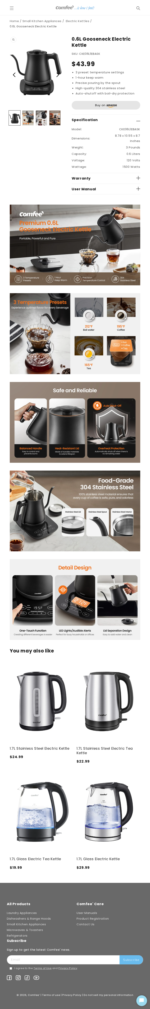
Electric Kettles (77, 21)
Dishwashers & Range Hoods (29, 918)
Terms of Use (43, 968)
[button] (14, 8)
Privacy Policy (67, 968)
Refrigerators (17, 936)
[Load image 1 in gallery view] (14, 118)
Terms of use (51, 995)
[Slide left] (14, 75)
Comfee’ (34, 995)
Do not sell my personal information (108, 995)
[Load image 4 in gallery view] (55, 118)
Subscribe (131, 959)
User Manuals (87, 913)
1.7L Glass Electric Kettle (98, 859)
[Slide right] (57, 75)
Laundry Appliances (22, 913)
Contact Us (86, 924)
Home (14, 21)
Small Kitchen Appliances (42, 21)
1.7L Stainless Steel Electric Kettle (40, 748)
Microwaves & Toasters (25, 930)
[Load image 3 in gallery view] (41, 118)
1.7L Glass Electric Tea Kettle (35, 859)
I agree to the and (45, 968)
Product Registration (93, 918)
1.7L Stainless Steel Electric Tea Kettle (105, 750)
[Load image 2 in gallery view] (28, 118)
